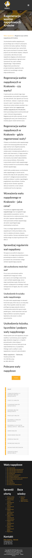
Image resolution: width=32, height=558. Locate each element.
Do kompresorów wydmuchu (15, 479)
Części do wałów (13, 400)
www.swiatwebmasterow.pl (11, 554)
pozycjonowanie (10, 552)
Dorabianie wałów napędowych (14, 405)
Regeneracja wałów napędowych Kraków (10, 522)
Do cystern (10, 480)
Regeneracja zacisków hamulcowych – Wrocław (16, 426)
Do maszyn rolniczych (13, 476)
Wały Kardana (24, 501)
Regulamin (10, 531)
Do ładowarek (11, 483)
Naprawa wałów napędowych (13, 410)
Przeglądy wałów (13, 415)
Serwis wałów (12, 431)
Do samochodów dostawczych (15, 469)
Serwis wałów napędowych (10, 497)
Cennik (9, 508)
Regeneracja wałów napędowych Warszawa (10, 511)
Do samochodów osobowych (15, 472)
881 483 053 (10, 361)
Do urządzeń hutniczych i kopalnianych (17, 477)
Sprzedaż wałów (13, 439)
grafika (17, 552)
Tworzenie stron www (17, 551)
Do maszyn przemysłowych (14, 484)
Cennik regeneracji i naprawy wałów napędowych (14, 395)
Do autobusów (11, 473)
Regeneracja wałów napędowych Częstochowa (10, 517)
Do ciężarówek (11, 468)
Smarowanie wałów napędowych (10, 501)
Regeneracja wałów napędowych (14, 420)
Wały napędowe (9, 35)
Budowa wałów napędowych (24, 498)
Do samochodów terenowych (15, 470)
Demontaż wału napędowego (13, 452)
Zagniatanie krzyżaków (15, 447)
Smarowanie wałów (14, 435)
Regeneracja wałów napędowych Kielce (10, 528)
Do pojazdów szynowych (13, 475)
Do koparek (10, 481)
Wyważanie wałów (14, 443)
